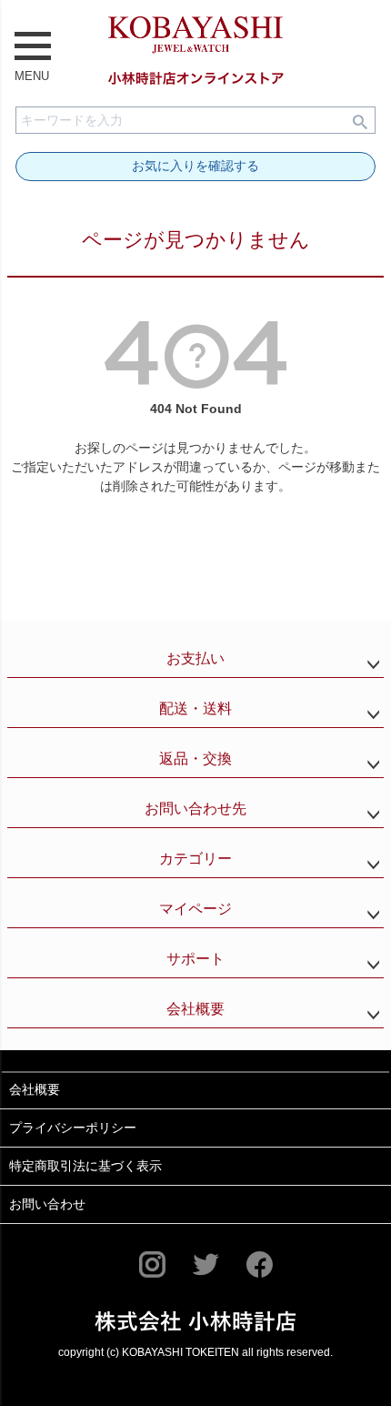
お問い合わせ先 (195, 808)
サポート (195, 958)
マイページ (195, 908)
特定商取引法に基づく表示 (85, 1165)
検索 (360, 120)
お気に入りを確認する (195, 165)
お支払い (195, 658)
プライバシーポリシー (72, 1127)
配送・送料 (195, 708)
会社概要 (195, 1009)
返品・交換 (195, 758)
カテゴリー (195, 858)
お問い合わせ (47, 1204)
